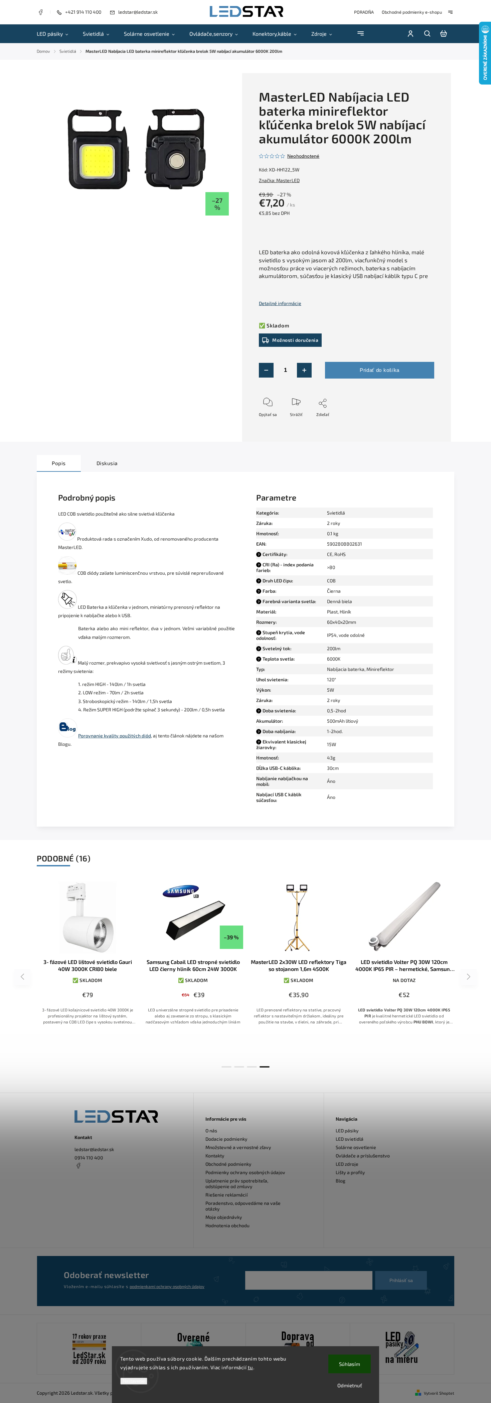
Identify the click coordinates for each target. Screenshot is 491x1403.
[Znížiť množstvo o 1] (266, 370)
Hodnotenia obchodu (227, 1225)
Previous (23, 976)
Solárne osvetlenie (356, 1147)
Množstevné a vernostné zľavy (238, 1147)
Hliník (345, 611)
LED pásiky (347, 1130)
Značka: (279, 180)
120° (331, 679)
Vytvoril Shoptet (439, 1393)
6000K (333, 659)
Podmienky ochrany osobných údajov (245, 1172)
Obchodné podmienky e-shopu (412, 12)
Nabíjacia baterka (345, 669)
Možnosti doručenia (295, 340)
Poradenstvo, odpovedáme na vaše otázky (243, 1206)
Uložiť (274, 424)
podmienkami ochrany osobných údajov (167, 1286)
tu (250, 1367)
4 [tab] (265, 1067)
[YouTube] (95, 1182)
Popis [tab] (59, 463)
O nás (211, 1130)
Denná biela (339, 601)
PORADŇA (364, 12)
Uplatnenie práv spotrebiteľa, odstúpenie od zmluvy (236, 1183)
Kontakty (214, 1155)
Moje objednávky (223, 1217)
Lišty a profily (350, 1172)
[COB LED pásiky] (67, 573)
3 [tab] (252, 1067)
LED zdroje (347, 1164)
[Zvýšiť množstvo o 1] (304, 370)
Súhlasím (349, 1364)
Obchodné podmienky (228, 1164)
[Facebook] (40, 13)
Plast (332, 611)
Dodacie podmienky (226, 1139)
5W (330, 690)
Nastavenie (134, 1381)
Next (468, 976)
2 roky (333, 700)
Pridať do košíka (379, 370)
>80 (331, 567)
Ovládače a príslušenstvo (363, 1155)
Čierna (334, 591)
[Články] (67, 735)
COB (331, 580)
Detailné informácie (280, 303)
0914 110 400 (88, 1157)
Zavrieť (412, 423)
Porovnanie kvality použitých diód (114, 735)
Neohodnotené (303, 156)
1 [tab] (226, 1067)
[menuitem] (56, 33)
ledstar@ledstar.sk (94, 1149)
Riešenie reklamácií (226, 1195)
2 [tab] (239, 1067)
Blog (340, 1180)
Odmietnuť (349, 1385)
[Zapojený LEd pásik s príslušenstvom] (402, 1348)
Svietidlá (336, 513)
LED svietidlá (349, 1139)
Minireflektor (380, 669)
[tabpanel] (87, 958)
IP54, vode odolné (346, 635)
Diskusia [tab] (107, 463)
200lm (333, 648)
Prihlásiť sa (401, 1280)
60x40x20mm (341, 622)
